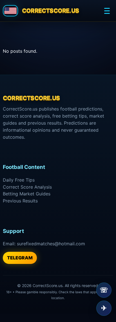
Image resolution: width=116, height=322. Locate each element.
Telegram (20, 258)
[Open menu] (107, 11)
